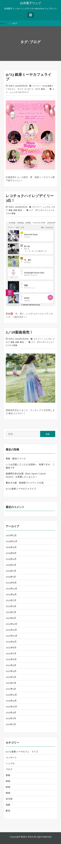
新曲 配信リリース (16, 458)
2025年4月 (11, 559)
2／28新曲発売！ (19, 332)
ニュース (13, 92)
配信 (43, 89)
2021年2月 (11, 724)
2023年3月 (11, 606)
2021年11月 (11, 700)
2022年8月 (11, 647)
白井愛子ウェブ (30, 3)
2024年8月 (11, 582)
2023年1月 (11, 618)
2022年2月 (11, 683)
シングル (46, 207)
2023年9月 (11, 594)
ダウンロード (40, 210)
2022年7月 (11, 653)
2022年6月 (11, 659)
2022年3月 (11, 677)
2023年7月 (11, 600)
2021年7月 (11, 718)
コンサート (29, 89)
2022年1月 (11, 689)
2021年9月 (11, 712)
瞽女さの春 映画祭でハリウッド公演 (25, 482)
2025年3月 (11, 565)
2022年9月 (11, 641)
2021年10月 (11, 706)
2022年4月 (11, 671)
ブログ (37, 89)
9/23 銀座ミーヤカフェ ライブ (22, 751)
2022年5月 (11, 665)
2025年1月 (11, 576)
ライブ (26, 92)
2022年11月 (11, 630)
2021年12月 (11, 694)
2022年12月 (11, 624)
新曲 (10, 210)
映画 (8, 781)
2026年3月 (11, 535)
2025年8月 (11, 553)
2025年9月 (11, 547)
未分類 (9, 799)
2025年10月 (11, 541)
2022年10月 (11, 635)
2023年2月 (11, 612)
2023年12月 (11, 588)
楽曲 (15, 210)
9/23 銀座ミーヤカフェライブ (21, 488)
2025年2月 (11, 571)
